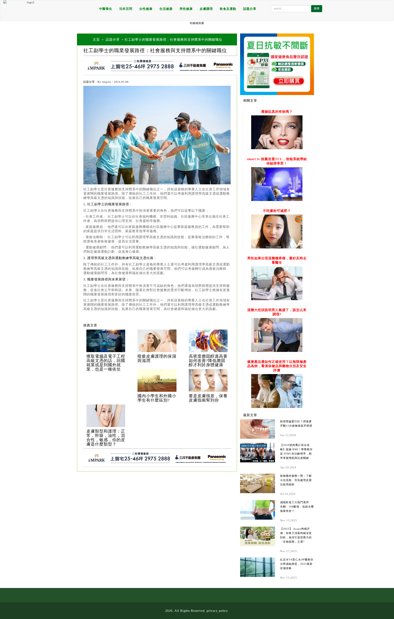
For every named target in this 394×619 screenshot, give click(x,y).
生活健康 (166, 8)
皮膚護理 (206, 8)
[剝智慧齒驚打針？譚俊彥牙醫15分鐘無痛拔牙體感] (257, 429)
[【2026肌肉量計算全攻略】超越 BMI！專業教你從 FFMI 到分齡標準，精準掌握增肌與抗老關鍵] (257, 452)
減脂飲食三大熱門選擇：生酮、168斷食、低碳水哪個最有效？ (297, 506)
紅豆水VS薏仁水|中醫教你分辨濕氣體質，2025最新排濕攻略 (296, 564)
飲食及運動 (228, 8)
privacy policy (217, 610)
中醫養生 (105, 8)
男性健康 (186, 8)
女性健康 (145, 8)
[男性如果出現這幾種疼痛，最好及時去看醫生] (276, 299)
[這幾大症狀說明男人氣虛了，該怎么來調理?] (276, 351)
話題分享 (249, 8)
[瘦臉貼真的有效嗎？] (276, 148)
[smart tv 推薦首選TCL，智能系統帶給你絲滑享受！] (276, 200)
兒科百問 (125, 8)
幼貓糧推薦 (197, 23)
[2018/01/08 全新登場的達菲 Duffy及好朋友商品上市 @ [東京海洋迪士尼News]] (105, 341)
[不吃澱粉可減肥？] (276, 247)
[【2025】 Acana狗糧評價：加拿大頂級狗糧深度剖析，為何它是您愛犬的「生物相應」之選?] (257, 536)
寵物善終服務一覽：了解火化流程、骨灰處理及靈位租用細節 (296, 480)
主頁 (96, 39)
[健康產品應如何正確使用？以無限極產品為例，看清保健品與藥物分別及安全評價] (276, 407)
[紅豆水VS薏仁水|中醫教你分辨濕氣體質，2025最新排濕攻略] (257, 567)
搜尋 (317, 8)
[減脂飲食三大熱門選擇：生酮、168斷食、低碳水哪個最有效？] (257, 510)
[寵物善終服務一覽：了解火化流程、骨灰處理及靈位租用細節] (257, 483)
